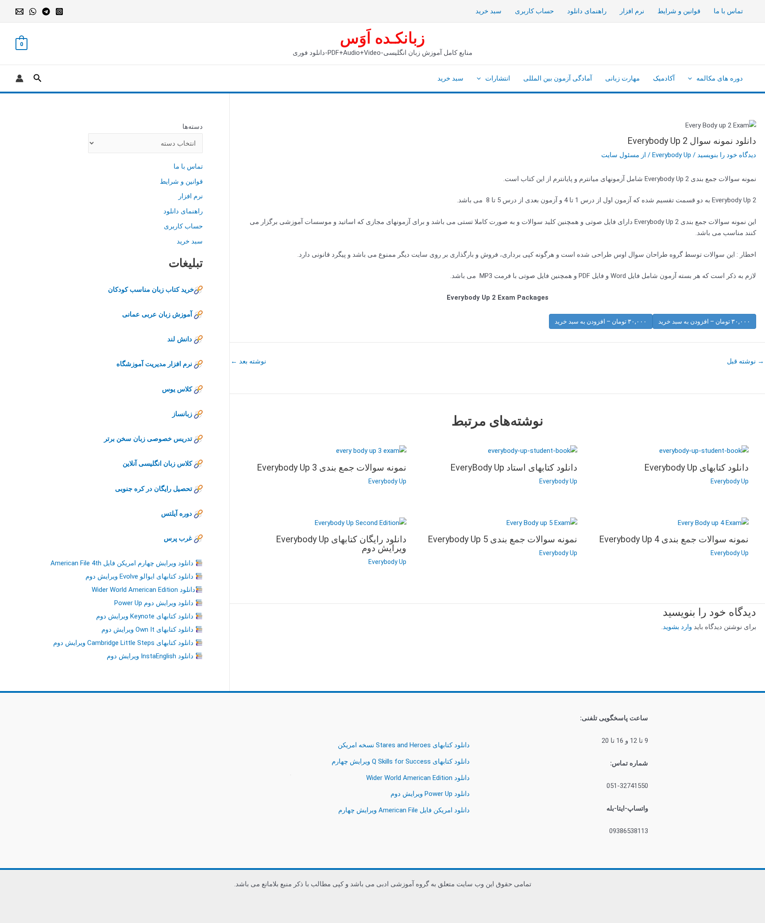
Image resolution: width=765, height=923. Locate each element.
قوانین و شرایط (678, 11)
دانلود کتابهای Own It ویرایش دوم (147, 629)
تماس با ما (728, 11)
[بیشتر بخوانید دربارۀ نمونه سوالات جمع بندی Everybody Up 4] (713, 522)
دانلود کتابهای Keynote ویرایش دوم (144, 616)
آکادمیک (664, 78)
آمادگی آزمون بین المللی (557, 78)
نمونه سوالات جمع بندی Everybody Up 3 (331, 467)
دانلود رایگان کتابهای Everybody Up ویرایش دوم (341, 543)
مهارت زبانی (622, 78)
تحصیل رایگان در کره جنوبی (153, 489)
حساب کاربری (534, 11)
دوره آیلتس (176, 513)
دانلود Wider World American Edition (143, 590)
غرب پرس (178, 538)
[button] (692, 78)
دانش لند (179, 339)
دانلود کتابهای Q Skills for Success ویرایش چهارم (401, 761)
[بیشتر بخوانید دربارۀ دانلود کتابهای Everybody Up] (704, 450)
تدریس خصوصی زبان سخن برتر (148, 439)
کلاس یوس (178, 389)
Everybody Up (671, 155)
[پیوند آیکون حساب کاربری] (19, 78)
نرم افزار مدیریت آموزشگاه (154, 364)
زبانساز (182, 414)
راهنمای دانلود (587, 11)
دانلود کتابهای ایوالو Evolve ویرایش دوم (139, 576)
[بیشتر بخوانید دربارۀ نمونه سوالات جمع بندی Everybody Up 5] (541, 522)
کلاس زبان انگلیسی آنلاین (157, 463)
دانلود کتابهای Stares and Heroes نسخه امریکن (404, 745)
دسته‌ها (192, 127)
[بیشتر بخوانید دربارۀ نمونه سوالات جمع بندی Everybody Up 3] (371, 450)
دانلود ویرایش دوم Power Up (153, 603)
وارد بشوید (677, 627)
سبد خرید (488, 11)
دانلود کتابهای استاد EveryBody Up (513, 467)
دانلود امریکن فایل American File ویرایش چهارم (404, 810)
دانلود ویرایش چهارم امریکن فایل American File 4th (121, 563)
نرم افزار (632, 11)
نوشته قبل (745, 361)
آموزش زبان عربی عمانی (157, 314)
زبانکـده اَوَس (382, 38)
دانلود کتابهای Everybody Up (696, 467)
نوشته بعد (248, 361)
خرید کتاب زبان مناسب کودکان (151, 290)
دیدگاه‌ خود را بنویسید (726, 155)
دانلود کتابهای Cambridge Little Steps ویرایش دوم (123, 643)
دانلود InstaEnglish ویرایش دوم (150, 656)
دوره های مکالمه (719, 78)
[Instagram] (59, 11)
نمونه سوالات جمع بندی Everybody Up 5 (502, 539)
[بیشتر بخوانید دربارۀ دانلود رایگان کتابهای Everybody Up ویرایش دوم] (360, 522)
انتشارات (497, 78)
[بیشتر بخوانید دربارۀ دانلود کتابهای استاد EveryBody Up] (532, 450)
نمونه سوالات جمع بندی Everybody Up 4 (674, 539)
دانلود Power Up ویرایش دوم (430, 794)
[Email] (19, 11)
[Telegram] (46, 11)
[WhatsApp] (33, 11)
